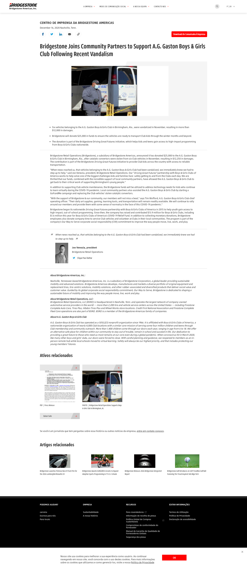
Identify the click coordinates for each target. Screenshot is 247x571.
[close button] (242, 551)
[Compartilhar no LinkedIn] (61, 34)
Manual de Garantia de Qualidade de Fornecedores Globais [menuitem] (143, 532)
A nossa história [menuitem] (90, 516)
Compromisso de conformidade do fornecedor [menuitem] (142, 526)
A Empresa (87, 6)
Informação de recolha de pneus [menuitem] (141, 516)
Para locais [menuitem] (45, 519)
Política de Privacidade (142, 562)
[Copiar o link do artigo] (78, 34)
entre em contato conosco (150, 431)
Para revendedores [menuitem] (135, 512)
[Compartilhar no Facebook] (43, 34)
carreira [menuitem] (43, 512)
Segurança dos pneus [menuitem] (136, 537)
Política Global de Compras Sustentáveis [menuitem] (138, 520)
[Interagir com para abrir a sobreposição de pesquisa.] (217, 6)
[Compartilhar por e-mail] (69, 34)
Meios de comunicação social (113, 6)
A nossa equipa (140, 6)
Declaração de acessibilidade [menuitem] (182, 519)
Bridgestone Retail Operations (65, 155)
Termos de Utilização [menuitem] (179, 512)
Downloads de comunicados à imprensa (189, 34)
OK (174, 557)
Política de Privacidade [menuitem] (179, 516)
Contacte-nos (160, 6)
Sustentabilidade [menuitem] (91, 512)
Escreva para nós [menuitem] (48, 516)
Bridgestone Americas (124, 155)
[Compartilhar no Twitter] (52, 34)
